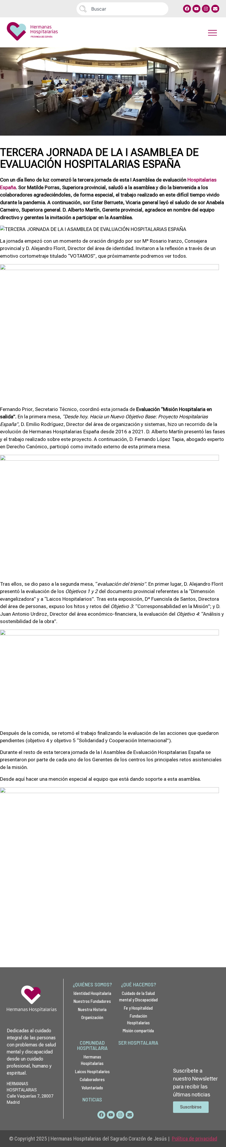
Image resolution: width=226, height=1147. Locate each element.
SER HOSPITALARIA (138, 1042)
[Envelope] (215, 9)
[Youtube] (196, 9)
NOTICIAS (92, 1099)
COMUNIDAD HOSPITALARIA (92, 1045)
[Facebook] (187, 9)
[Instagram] (206, 9)
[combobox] (122, 8)
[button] (212, 32)
